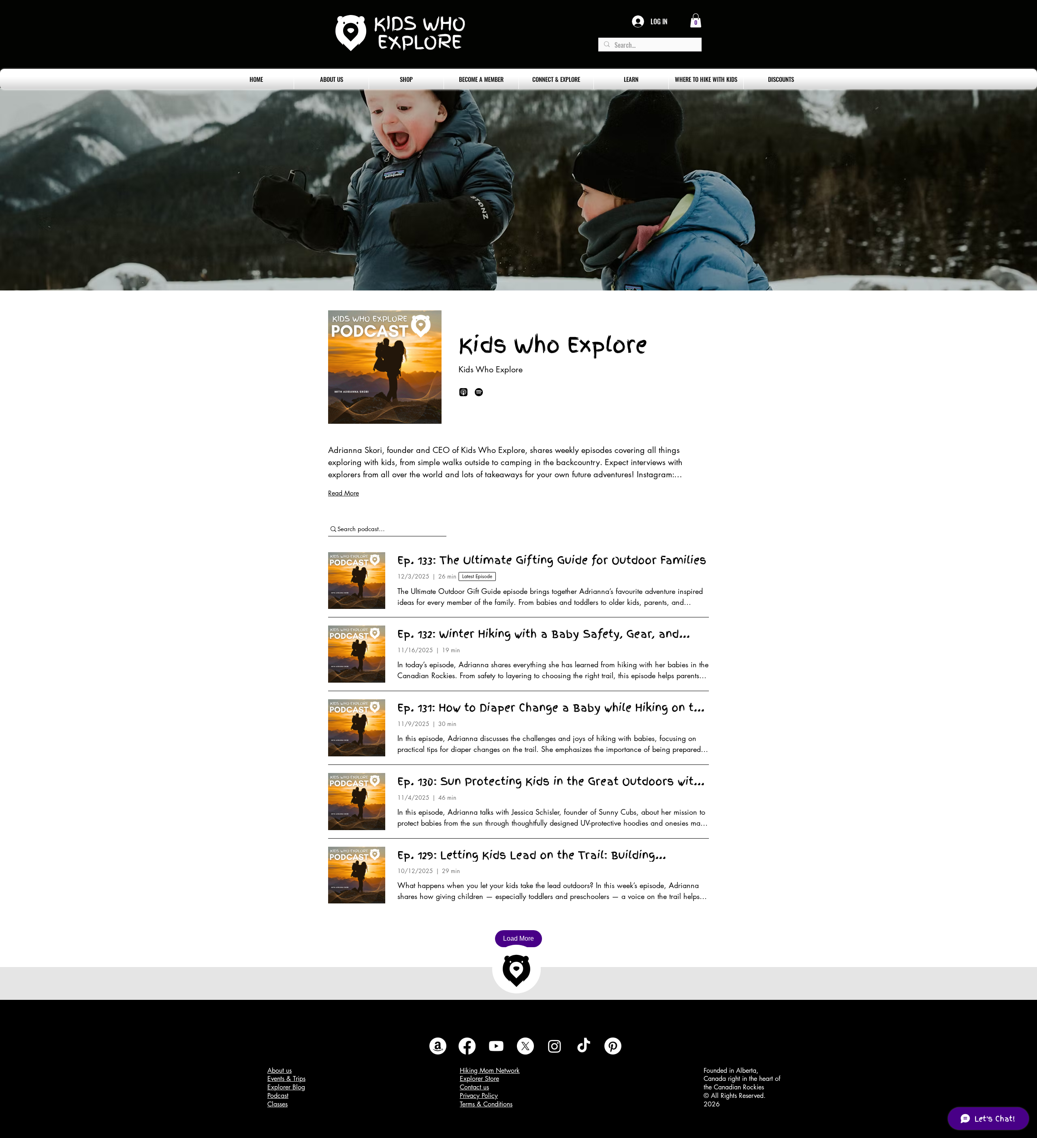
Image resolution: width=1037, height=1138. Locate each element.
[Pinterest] (612, 1046)
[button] (696, 20)
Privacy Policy (479, 1095)
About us (279, 1070)
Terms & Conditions (486, 1104)
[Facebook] (467, 1046)
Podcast (277, 1095)
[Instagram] (554, 1046)
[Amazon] (437, 1046)
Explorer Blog (286, 1087)
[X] (525, 1046)
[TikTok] (583, 1046)
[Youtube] (496, 1046)
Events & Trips (286, 1078)
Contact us (474, 1087)
